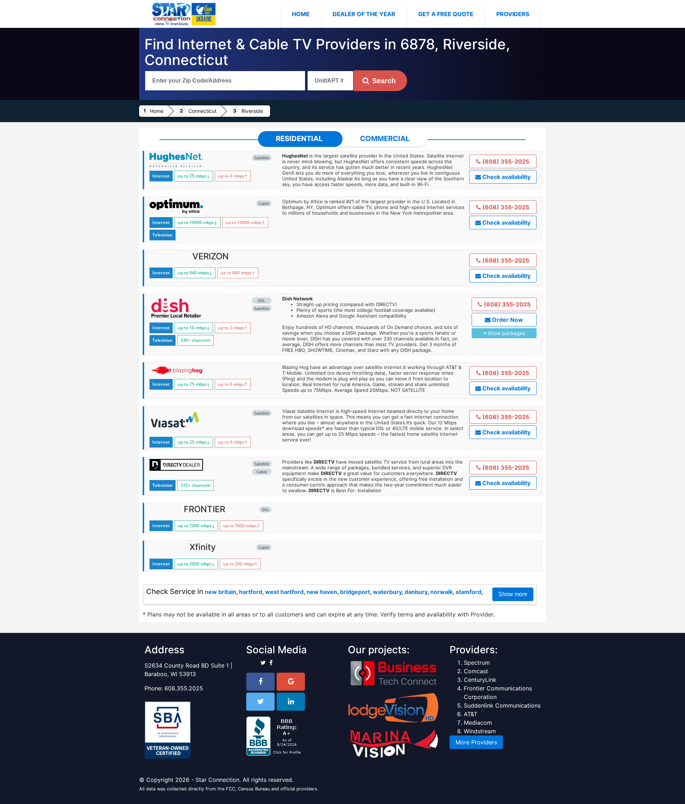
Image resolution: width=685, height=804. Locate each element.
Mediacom (478, 722)
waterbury (387, 591)
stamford (468, 591)
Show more (512, 594)
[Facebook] (260, 682)
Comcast (476, 671)
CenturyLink (480, 679)
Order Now (507, 319)
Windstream (480, 731)
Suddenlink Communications (502, 705)
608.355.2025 (183, 688)
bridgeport (355, 591)
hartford (250, 591)
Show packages (505, 333)
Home (306, 14)
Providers (512, 14)
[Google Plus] (290, 682)
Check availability (506, 176)
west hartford (284, 591)
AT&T (470, 714)
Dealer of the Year (364, 14)
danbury (416, 591)
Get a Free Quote (445, 14)
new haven (321, 591)
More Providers (476, 742)
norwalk (441, 591)
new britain (220, 591)
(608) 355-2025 (505, 161)
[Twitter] (260, 702)
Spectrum (477, 662)
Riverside (252, 111)
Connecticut (202, 111)
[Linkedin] (290, 702)
